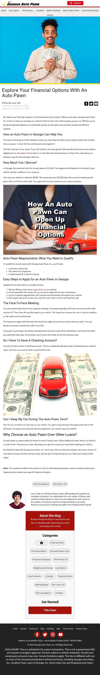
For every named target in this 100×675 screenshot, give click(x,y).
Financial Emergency (41, 559)
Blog (42, 629)
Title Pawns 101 (60, 484)
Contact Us (33, 629)
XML (58, 629)
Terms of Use (68, 629)
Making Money (41, 585)
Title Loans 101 (58, 585)
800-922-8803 (76, 640)
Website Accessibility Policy (30, 640)
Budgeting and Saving (43, 568)
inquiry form (38, 289)
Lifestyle (49, 576)
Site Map (50, 629)
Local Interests (34, 576)
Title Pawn (50, 610)
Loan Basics (61, 568)
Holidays (59, 593)
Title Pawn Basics (41, 484)
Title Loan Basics (43, 593)
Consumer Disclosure (90, 10)
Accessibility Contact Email (57, 640)
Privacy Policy (81, 629)
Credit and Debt (57, 543)
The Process (27, 10)
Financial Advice (65, 576)
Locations (40, 10)
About (3, 10)
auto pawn (21, 153)
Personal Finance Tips (59, 551)
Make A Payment (53, 10)
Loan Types (13, 10)
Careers (50, 15)
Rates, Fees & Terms (71, 10)
